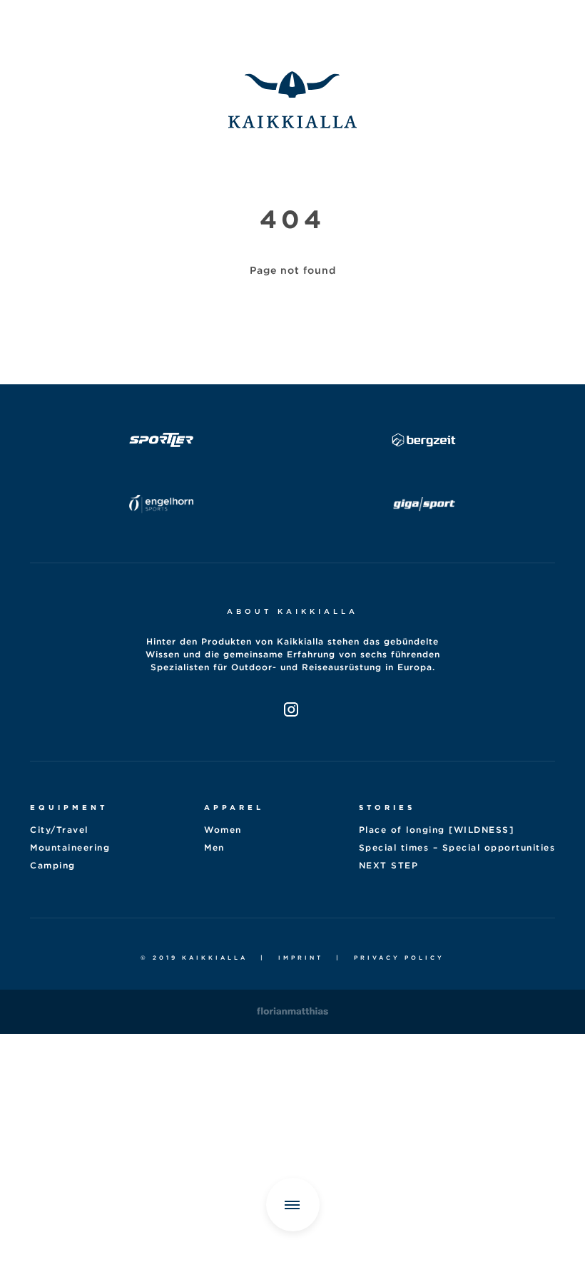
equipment (69, 807)
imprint (300, 957)
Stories (387, 807)
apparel (234, 807)
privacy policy (399, 957)
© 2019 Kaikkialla (194, 957)
